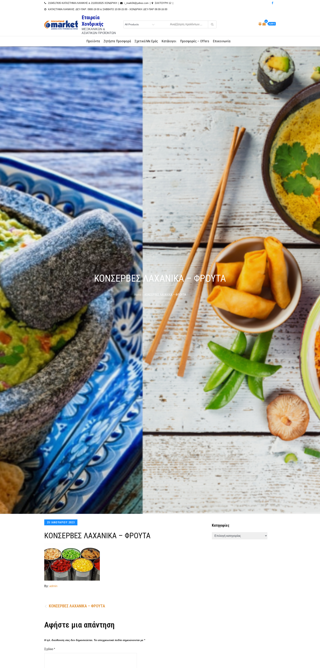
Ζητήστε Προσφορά (117, 41)
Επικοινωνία (221, 41)
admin (53, 586)
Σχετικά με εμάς (146, 41)
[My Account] (260, 24)
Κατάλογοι (169, 41)
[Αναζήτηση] (212, 24)
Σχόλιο (49, 649)
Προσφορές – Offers (194, 41)
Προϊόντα (93, 41)
